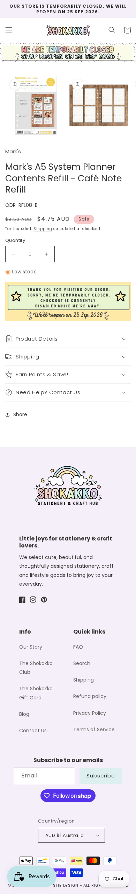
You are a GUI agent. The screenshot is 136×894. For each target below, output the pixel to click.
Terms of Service (94, 729)
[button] (8, 30)
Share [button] (20, 414)
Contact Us (33, 730)
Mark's (13, 151)
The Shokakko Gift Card (36, 693)
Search (81, 663)
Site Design (65, 885)
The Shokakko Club (36, 668)
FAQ (78, 646)
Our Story (30, 646)
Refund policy (89, 696)
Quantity (15, 240)
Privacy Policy (89, 713)
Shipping (42, 228)
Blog (24, 714)
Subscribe (100, 775)
